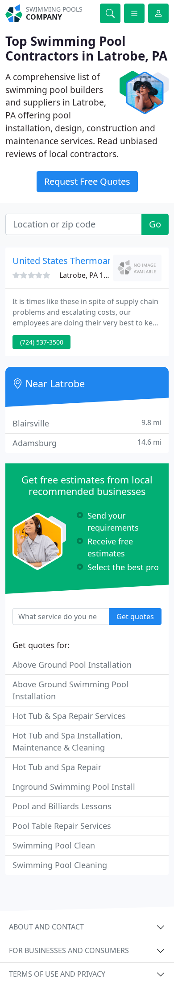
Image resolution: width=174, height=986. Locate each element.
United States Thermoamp (66, 261)
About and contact (46, 927)
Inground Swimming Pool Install (73, 786)
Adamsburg (87, 442)
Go (155, 224)
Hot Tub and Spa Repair (56, 767)
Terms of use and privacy (57, 974)
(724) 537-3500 (41, 342)
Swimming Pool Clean (53, 845)
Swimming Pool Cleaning (59, 865)
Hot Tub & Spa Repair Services (69, 715)
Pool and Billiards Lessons (62, 806)
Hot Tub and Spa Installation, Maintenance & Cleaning (67, 741)
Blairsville (87, 423)
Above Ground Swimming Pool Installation (70, 690)
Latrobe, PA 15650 (89, 275)
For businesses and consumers (69, 950)
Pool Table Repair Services (61, 825)
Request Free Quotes (87, 181)
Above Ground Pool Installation (72, 664)
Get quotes (135, 616)
